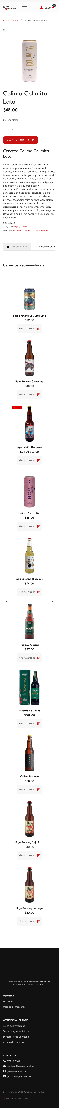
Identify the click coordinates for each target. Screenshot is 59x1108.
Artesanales (18, 230)
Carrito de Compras (14, 1006)
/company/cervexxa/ (19, 1076)
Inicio (6, 20)
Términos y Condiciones (17, 1031)
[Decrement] (5, 129)
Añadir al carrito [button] (27, 329)
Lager (16, 20)
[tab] (17, 246)
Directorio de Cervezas (16, 1036)
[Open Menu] (24, 7)
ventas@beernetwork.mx (21, 1066)
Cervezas (24, 226)
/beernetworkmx (16, 1071)
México (28, 230)
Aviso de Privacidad (14, 1025)
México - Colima (40, 230)
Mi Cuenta (9, 1001)
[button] (4, 30)
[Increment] (12, 129)
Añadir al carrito (18, 139)
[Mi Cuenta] (41, 7)
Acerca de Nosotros (14, 1042)
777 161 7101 (13, 1061)
